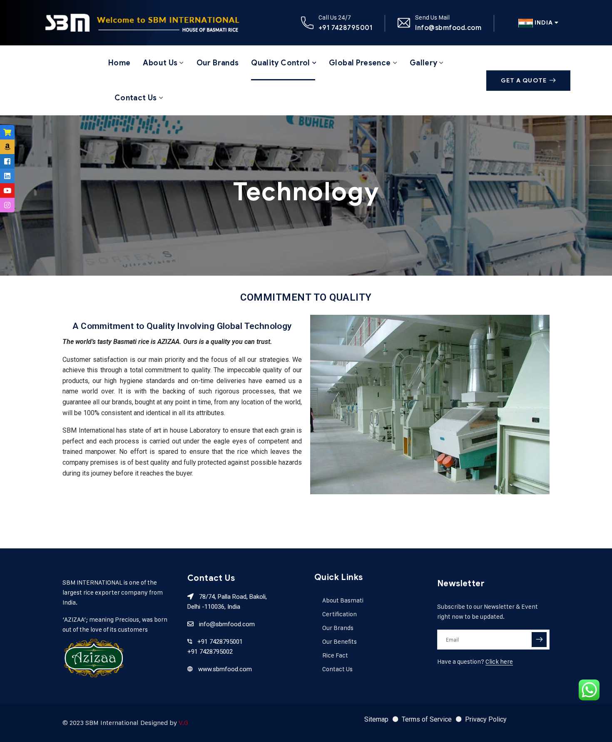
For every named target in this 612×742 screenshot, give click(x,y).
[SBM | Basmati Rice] (142, 22)
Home (119, 62)
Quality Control (280, 62)
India (544, 22)
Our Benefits (339, 641)
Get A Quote (524, 80)
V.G (183, 723)
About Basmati (342, 600)
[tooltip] (7, 132)
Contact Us (135, 97)
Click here (499, 661)
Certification (339, 614)
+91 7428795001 (345, 28)
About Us (160, 62)
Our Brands (218, 62)
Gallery (424, 62)
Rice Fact (335, 655)
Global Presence (360, 62)
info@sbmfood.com (448, 28)
